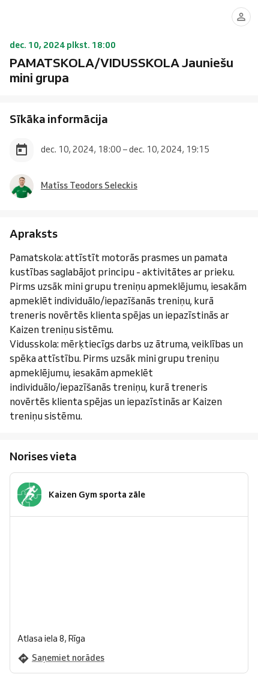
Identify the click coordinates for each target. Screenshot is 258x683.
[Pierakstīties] (241, 16)
